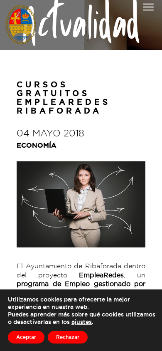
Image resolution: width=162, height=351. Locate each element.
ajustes (81, 322)
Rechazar (67, 337)
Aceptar (26, 337)
